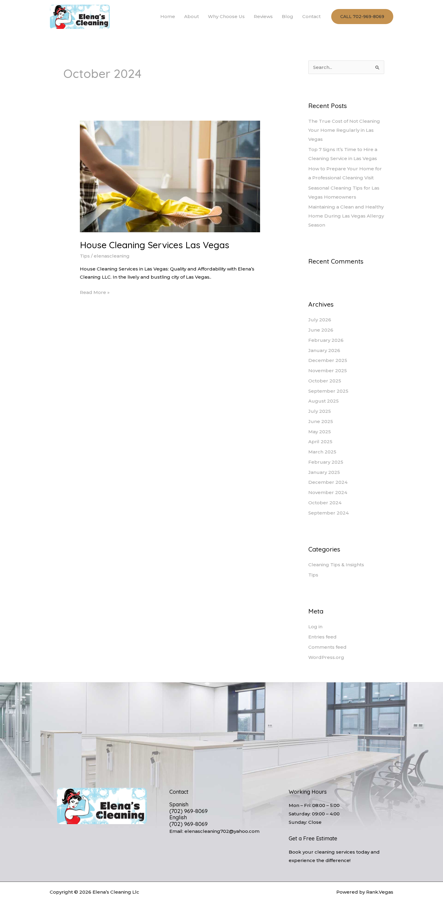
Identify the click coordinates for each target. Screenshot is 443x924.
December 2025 (327, 360)
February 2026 (326, 340)
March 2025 (322, 452)
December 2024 (327, 482)
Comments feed (327, 647)
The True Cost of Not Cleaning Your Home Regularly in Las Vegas (344, 130)
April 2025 (320, 441)
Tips (85, 256)
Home (167, 16)
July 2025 (319, 411)
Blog (287, 16)
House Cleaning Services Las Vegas (154, 245)
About (191, 16)
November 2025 (327, 370)
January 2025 (324, 472)
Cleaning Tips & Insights (336, 564)
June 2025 (320, 421)
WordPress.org (326, 657)
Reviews (263, 16)
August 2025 (323, 401)
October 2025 (324, 381)
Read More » (95, 291)
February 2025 (325, 462)
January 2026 (324, 350)
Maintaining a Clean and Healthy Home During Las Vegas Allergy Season (346, 216)
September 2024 (328, 513)
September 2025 (328, 391)
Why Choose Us (226, 16)
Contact (311, 16)
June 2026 (320, 330)
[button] (362, 16)
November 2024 (327, 492)
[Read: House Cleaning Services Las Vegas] (170, 176)
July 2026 (319, 320)
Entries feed (322, 637)
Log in (315, 626)
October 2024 (324, 502)
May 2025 (319, 431)
